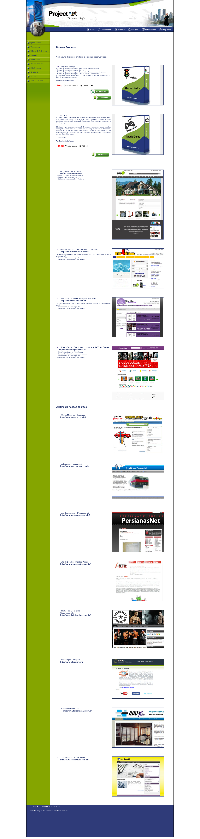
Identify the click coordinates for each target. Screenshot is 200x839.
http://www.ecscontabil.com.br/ (74, 760)
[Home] (91, 31)
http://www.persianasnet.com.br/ (75, 515)
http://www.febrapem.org (71, 662)
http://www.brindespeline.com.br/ (75, 564)
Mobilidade (35, 59)
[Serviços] (133, 31)
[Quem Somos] (104, 31)
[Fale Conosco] (149, 31)
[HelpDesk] (166, 31)
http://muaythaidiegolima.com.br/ (75, 615)
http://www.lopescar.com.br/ (73, 417)
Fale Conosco (35, 68)
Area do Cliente (36, 81)
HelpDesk (34, 72)
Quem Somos (35, 42)
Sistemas (33, 55)
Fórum (33, 76)
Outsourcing (35, 47)
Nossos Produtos (36, 64)
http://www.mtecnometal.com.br (74, 466)
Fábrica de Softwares (38, 51)
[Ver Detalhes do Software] (138, 105)
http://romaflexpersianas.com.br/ (77, 711)
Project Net (34, 806)
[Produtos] (120, 31)
